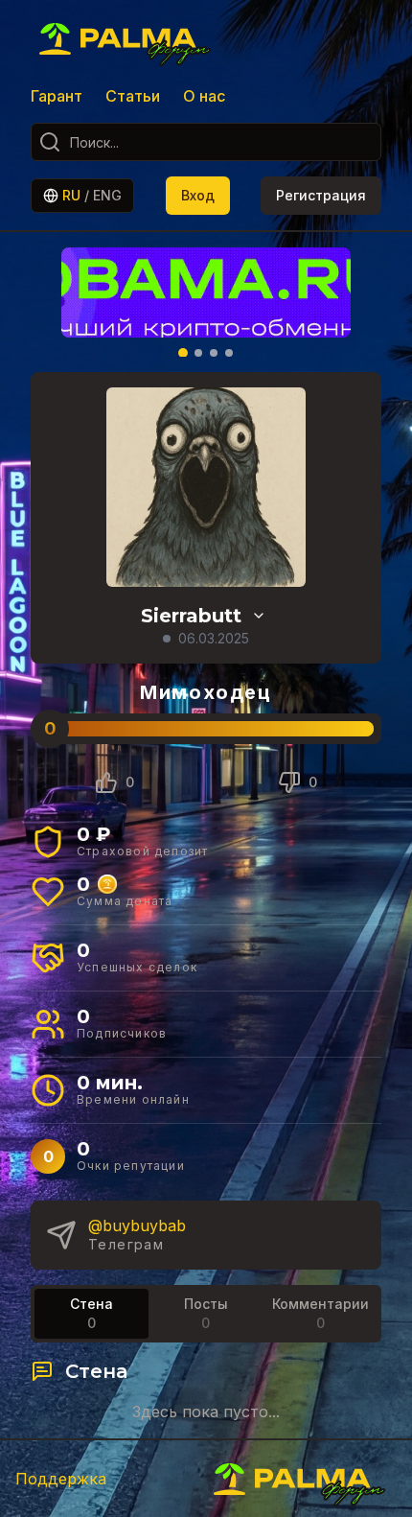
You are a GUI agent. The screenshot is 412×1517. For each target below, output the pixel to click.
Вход (198, 195)
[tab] (91, 1314)
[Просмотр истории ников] (258, 615)
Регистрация (321, 195)
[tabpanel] (206, 1390)
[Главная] (126, 38)
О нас (204, 95)
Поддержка (60, 1478)
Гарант (56, 95)
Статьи (132, 95)
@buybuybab (137, 1225)
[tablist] (206, 1313)
